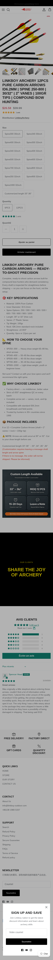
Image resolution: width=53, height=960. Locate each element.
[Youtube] (26, 950)
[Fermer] (46, 907)
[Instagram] (31, 950)
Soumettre (26, 941)
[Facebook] (22, 950)
